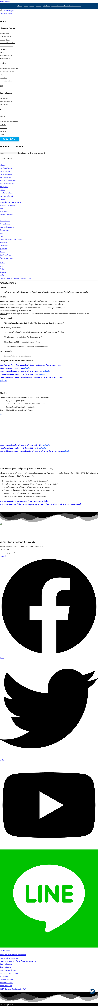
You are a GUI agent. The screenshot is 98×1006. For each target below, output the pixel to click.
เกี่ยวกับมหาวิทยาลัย (6, 168)
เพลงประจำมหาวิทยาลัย (7, 184)
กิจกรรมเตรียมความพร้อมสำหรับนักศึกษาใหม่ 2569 (66, 6)
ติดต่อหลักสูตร (4, 230)
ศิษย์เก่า (31, 6)
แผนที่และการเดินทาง (6, 193)
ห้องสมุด (2, 252)
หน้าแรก (2, 165)
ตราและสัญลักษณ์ (5, 177)
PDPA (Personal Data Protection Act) (13, 989)
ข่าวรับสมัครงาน (6, 986)
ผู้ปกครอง (38, 6)
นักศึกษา (19, 6)
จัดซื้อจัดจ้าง (46, 6)
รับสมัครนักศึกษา (5, 255)
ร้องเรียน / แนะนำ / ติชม (9, 973)
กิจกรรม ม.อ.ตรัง (6, 980)
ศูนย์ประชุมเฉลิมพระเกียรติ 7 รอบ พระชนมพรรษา (18, 961)
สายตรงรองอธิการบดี (6, 196)
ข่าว (1, 233)
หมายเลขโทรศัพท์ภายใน (7, 227)
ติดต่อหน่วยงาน (5, 221)
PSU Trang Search (6, 1005)
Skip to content (5, 1)
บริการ (2, 236)
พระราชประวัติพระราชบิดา (8, 180)
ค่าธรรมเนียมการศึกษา (7, 215)
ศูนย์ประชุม (3, 249)
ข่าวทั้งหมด (4, 976)
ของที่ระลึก (3, 243)
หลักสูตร (2, 208)
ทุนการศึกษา (4, 212)
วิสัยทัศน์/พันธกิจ (5, 171)
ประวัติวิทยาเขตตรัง (6, 174)
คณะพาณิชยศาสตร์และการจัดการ (10, 202)
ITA (1, 218)
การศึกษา (3, 199)
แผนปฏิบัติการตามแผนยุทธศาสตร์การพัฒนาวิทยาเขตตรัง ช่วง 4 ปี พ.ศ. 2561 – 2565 (35, 451)
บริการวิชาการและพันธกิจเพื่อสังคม (11, 239)
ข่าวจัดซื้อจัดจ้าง (6, 983)
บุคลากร (25, 6)
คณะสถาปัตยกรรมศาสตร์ (8, 205)
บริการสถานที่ (4, 246)
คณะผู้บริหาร (4, 187)
